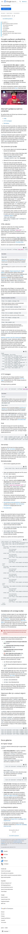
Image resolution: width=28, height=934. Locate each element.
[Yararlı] (12, 16)
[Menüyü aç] (2, 1)
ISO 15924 (12, 675)
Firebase (3, 916)
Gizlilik (6, 927)
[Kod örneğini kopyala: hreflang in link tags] (26, 728)
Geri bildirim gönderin (7, 18)
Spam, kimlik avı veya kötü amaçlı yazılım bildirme (11, 875)
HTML (5, 118)
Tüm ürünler (3, 922)
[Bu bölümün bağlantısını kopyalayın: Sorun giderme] (13, 740)
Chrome (2, 914)
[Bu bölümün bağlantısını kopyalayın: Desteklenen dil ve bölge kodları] (25, 611)
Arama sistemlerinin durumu (7, 887)
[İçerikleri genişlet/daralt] (8, 22)
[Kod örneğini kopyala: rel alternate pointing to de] (26, 778)
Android (2, 911)
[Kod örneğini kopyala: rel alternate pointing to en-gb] (26, 765)
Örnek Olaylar (4, 891)
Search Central (15, 1)
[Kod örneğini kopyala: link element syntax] (26, 248)
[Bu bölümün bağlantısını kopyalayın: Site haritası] (9, 445)
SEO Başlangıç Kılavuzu (6, 885)
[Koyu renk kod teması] (24, 248)
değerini (8, 215)
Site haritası (6, 123)
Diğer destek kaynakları (6, 877)
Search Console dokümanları (7, 889)
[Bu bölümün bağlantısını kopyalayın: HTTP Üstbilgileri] (12, 374)
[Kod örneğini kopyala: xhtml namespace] (26, 467)
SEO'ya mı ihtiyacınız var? (6, 883)
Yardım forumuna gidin (6, 871)
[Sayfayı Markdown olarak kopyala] (23, 41)
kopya (16, 88)
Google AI (3, 920)
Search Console (6, 8)
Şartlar (2, 927)
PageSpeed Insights (5, 901)
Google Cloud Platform (5, 918)
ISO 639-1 (7, 619)
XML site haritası (11, 449)
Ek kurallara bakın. (20, 242)
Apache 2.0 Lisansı (17, 840)
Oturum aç (24, 1)
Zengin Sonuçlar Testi (5, 899)
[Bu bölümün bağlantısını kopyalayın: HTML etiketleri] (11, 224)
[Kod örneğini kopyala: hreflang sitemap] (26, 540)
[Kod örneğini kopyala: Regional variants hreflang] (26, 352)
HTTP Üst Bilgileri (8, 121)
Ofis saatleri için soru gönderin (7, 873)
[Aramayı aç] (20, 1)
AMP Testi (3, 903)
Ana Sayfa (3, 13)
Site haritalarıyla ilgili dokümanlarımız (12, 502)
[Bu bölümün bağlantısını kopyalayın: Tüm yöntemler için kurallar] (18, 146)
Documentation (5, 5)
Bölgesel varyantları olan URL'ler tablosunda (11, 337)
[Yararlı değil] (14, 16)
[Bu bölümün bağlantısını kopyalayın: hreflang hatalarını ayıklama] (19, 807)
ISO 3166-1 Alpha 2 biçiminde (11, 795)
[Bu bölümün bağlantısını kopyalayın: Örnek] (5, 286)
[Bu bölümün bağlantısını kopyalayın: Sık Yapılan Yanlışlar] (13, 744)
